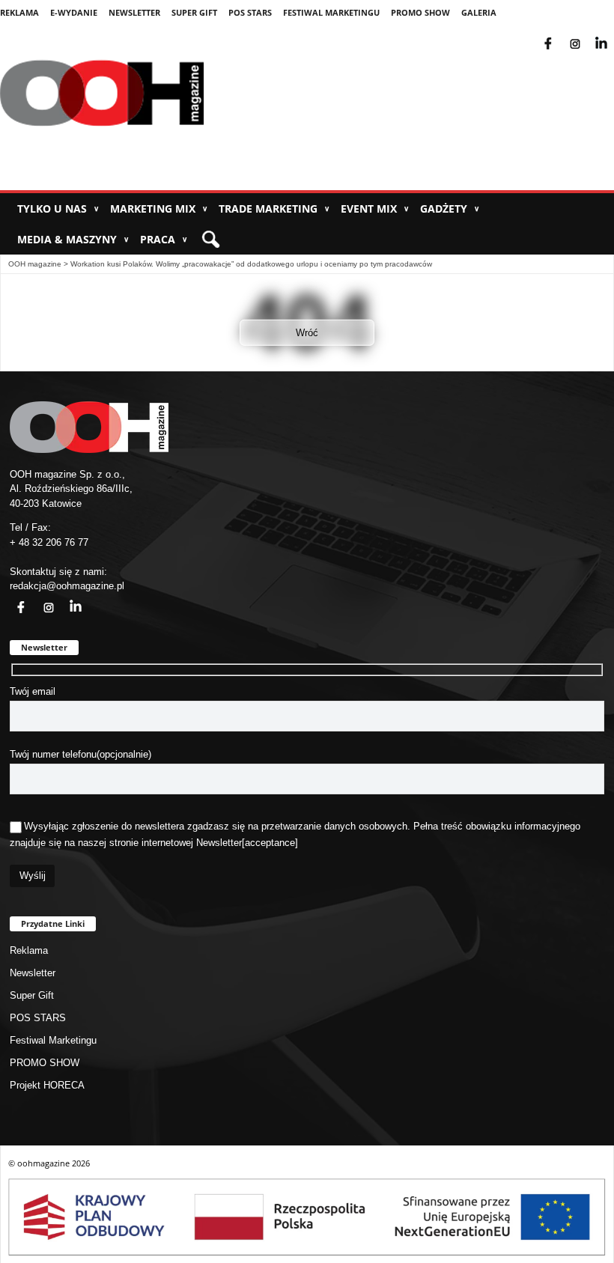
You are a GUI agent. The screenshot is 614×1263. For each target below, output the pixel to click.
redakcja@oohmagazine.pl (67, 585)
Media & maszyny (73, 239)
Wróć (307, 332)
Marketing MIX (158, 208)
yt (612, 34)
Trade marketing (274, 208)
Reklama (19, 12)
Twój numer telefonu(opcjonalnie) (80, 754)
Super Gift (194, 12)
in (66, 598)
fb (560, 34)
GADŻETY (449, 208)
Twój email (32, 691)
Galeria (478, 12)
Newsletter (134, 12)
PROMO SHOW (420, 12)
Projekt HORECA (47, 1085)
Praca (163, 239)
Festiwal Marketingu (331, 12)
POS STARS (250, 12)
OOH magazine (34, 264)
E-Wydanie (73, 12)
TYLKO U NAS (58, 208)
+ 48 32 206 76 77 (49, 542)
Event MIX (375, 208)
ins (585, 34)
